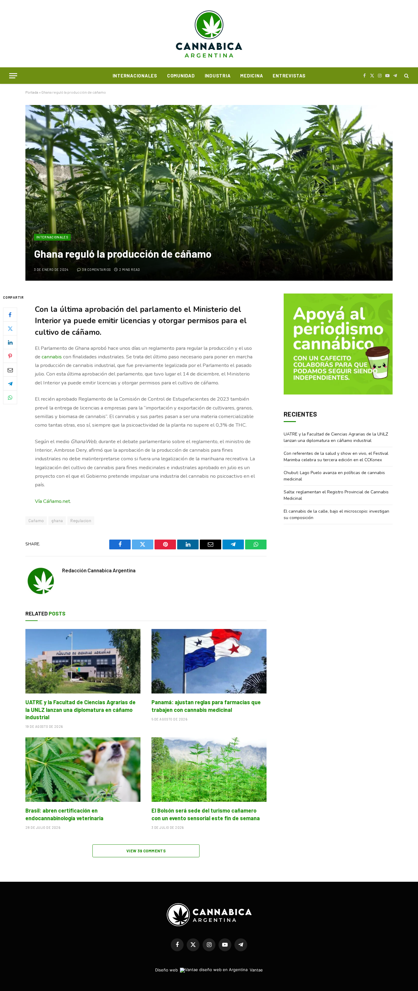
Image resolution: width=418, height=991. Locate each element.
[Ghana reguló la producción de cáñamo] (209, 193)
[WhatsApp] (10, 398)
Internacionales (135, 75)
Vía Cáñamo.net (52, 501)
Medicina (251, 75)
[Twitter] (10, 329)
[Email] (10, 370)
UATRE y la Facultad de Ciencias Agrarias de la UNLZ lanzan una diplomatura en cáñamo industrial (80, 709)
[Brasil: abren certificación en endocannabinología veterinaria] (82, 769)
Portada (31, 92)
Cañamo (36, 520)
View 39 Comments (146, 850)
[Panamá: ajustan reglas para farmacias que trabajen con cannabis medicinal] (209, 661)
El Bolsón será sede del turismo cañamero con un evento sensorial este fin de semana (205, 814)
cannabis (52, 356)
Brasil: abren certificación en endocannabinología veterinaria (64, 814)
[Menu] (13, 76)
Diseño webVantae (209, 969)
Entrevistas (289, 75)
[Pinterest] (10, 356)
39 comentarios (96, 269)
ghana (57, 520)
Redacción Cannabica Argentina (99, 570)
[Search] (406, 76)
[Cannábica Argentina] (209, 33)
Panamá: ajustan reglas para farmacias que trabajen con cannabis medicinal (206, 706)
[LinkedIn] (10, 342)
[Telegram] (10, 384)
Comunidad (181, 75)
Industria (218, 75)
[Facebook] (10, 315)
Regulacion (80, 520)
